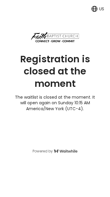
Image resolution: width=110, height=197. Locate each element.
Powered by (43, 151)
